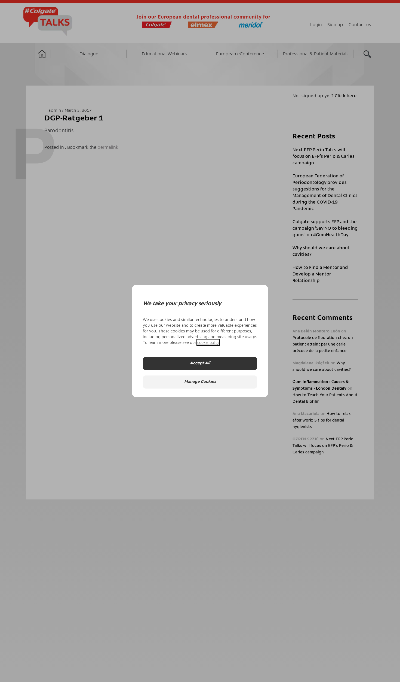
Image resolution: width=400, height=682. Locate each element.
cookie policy (208, 342)
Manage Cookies (200, 382)
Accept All (200, 363)
